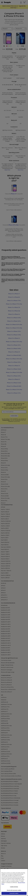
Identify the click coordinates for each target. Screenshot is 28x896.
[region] (14, 882)
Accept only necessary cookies (14, 890)
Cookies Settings (14, 886)
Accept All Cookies (14, 893)
